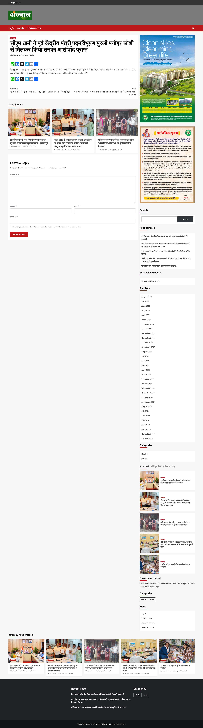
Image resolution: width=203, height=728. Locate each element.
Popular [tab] (156, 466)
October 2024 (147, 397)
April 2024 (145, 425)
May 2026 (145, 310)
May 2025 (145, 365)
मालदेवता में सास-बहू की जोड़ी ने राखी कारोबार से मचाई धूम (158, 266)
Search (144, 210)
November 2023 (148, 434)
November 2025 (148, 338)
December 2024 (148, 388)
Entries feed (146, 618)
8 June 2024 (27, 55)
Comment (15, 174)
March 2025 (146, 374)
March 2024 (146, 429)
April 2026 (145, 315)
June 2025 (145, 361)
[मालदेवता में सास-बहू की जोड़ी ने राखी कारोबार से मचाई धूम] (149, 564)
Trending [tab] (169, 466)
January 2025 (146, 384)
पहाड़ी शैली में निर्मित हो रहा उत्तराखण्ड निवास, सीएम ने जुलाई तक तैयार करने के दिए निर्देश (40, 90)
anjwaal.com (16, 55)
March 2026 (146, 320)
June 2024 (145, 416)
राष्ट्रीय (11, 28)
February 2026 (147, 324)
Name (13, 206)
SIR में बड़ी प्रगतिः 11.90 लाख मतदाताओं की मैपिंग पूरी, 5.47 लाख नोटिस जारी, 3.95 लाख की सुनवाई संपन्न (165, 259)
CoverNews (109, 724)
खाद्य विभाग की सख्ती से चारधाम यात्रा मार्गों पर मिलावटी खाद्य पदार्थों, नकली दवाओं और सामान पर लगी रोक (105, 91)
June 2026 (145, 306)
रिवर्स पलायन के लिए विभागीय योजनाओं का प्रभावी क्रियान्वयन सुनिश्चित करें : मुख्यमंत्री (164, 237)
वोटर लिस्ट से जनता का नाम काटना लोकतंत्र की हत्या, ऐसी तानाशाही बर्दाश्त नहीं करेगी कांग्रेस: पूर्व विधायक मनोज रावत (73, 143)
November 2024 (148, 393)
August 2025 (146, 352)
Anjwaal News (129, 673)
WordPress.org (147, 627)
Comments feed (148, 623)
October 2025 (147, 342)
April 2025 (145, 370)
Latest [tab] (145, 466)
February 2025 (147, 379)
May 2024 (145, 420)
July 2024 (145, 411)
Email (77, 206)
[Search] (193, 28)
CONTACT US (34, 28)
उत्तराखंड (20, 28)
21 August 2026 (27, 146)
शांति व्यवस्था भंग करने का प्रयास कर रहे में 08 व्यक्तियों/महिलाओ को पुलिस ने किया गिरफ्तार (116, 143)
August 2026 (146, 297)
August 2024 (146, 406)
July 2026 (145, 301)
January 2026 (146, 329)
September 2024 (148, 402)
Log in (143, 614)
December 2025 (148, 333)
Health (144, 454)
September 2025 (148, 347)
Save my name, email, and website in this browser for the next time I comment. (47, 227)
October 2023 (147, 438)
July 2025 (145, 356)
